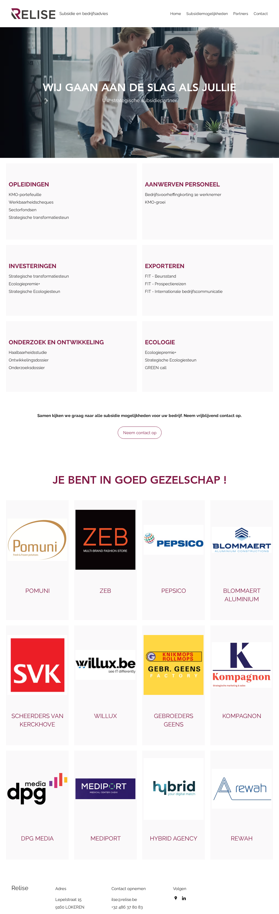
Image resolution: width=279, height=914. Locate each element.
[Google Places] (175, 898)
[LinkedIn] (184, 898)
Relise (19, 887)
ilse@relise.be (124, 899)
